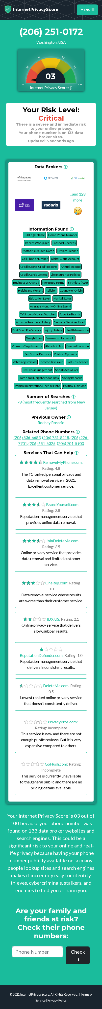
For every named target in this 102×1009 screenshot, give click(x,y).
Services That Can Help (51, 452)
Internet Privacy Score (51, 87)
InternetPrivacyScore (35, 9)
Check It (78, 955)
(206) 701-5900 (70, 443)
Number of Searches (51, 396)
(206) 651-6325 (41, 443)
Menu (86, 10)
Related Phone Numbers (51, 432)
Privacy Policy (57, 1000)
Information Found (51, 229)
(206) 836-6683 (27, 437)
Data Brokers (51, 167)
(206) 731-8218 (55, 437)
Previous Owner (51, 417)
